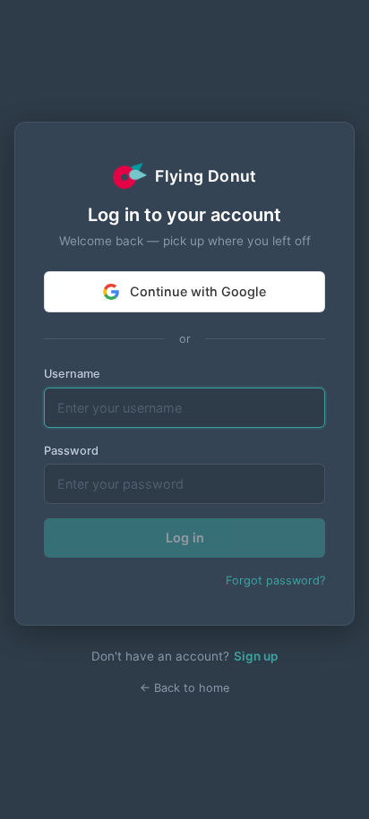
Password (71, 450)
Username (72, 373)
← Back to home (184, 688)
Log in (185, 537)
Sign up (256, 656)
